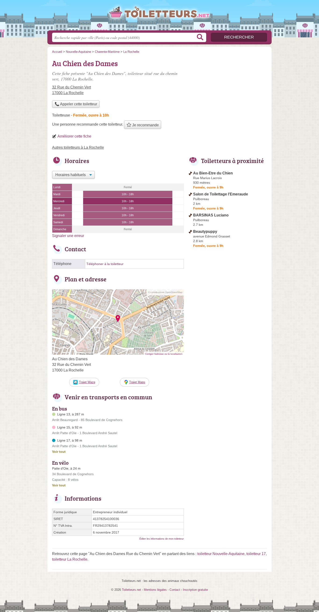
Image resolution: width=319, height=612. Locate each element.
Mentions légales (155, 589)
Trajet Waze (87, 382)
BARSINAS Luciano (211, 215)
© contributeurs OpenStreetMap (165, 292)
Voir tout (59, 451)
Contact (175, 589)
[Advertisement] (227, 90)
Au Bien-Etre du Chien (213, 173)
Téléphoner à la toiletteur (105, 264)
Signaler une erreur (68, 236)
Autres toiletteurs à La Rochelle (78, 147)
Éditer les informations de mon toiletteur (161, 538)
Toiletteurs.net (159, 16)
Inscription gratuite (195, 589)
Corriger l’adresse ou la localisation (163, 354)
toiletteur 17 (256, 554)
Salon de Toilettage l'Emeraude (220, 194)
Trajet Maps (137, 382)
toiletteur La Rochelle (69, 559)
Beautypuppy (205, 231)
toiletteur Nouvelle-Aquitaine (221, 554)
